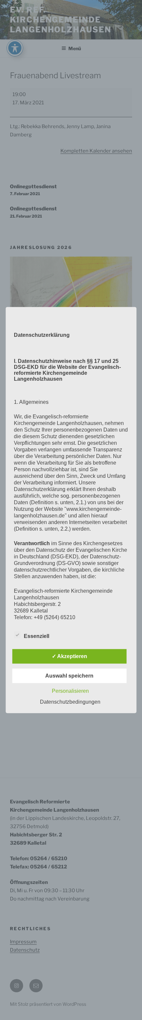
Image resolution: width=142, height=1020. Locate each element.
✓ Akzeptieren (69, 656)
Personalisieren (70, 691)
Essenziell (36, 636)
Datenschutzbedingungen (70, 702)
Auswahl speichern (69, 676)
